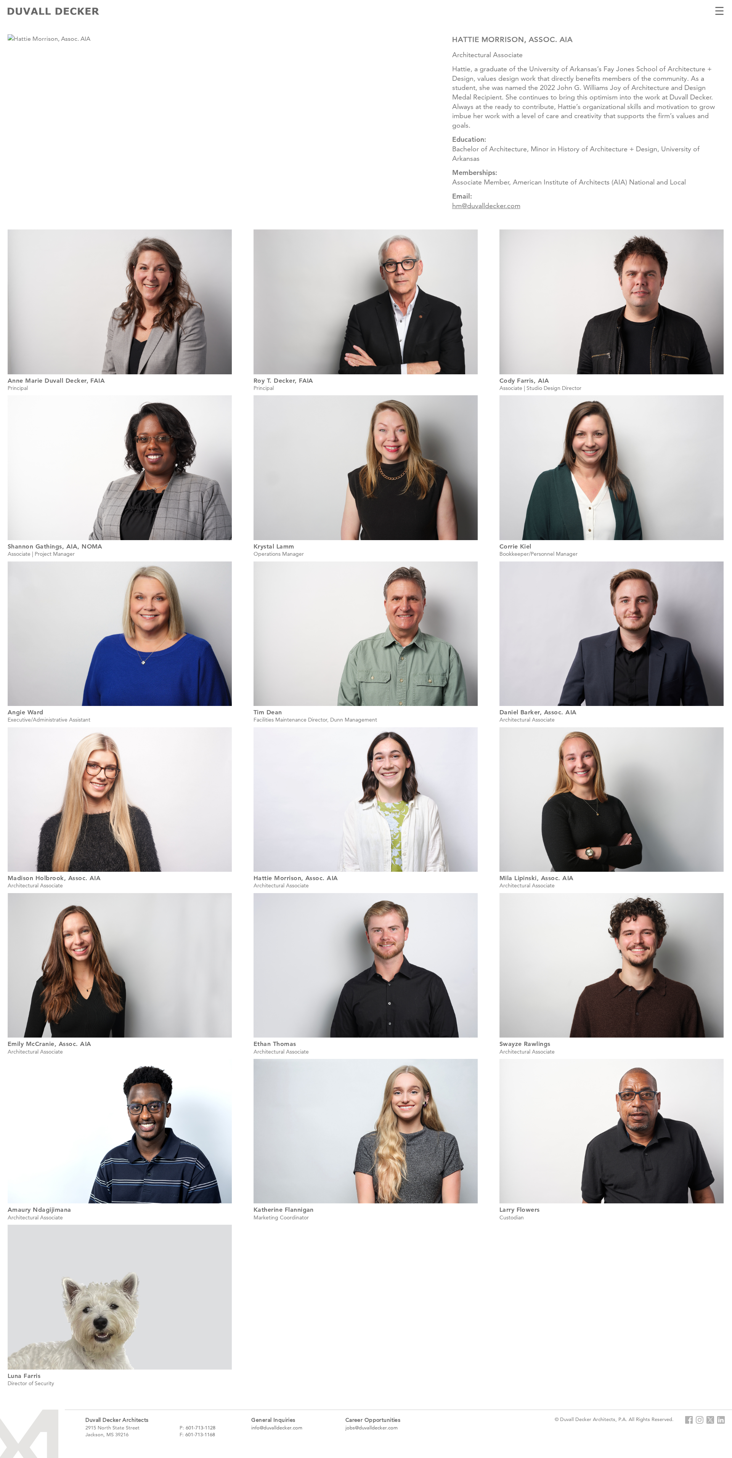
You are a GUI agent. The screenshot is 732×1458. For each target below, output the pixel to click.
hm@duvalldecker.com (486, 205)
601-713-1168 (200, 1434)
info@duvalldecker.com (276, 1427)
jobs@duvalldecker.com (371, 1427)
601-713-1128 (200, 1427)
